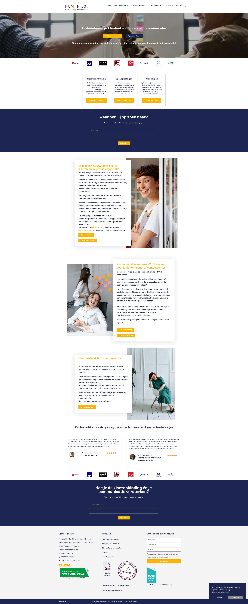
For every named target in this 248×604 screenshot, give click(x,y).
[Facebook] (60, 565)
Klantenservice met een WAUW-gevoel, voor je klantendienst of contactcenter (141, 266)
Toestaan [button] (236, 597)
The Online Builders (131, 601)
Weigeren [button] (220, 597)
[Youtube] (65, 565)
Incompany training (121, 5)
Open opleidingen (139, 5)
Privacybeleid (96, 601)
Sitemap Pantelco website (111, 548)
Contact (179, 5)
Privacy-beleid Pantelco (110, 543)
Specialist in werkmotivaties (112, 591)
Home (108, 5)
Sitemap (119, 601)
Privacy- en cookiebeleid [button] (220, 592)
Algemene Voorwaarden (110, 539)
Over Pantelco (156, 5)
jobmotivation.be (108, 557)
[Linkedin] (63, 565)
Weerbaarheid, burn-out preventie (100, 358)
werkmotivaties (85, 230)
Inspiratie (169, 5)
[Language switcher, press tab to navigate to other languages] (185, 6)
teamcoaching (97, 227)
